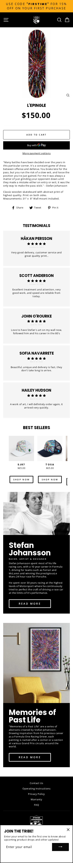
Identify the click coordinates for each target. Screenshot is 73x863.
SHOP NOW (21, 479)
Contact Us (36, 783)
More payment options (36, 153)
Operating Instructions (36, 788)
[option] (36, 6)
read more (30, 603)
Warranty (36, 799)
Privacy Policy (36, 794)
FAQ (36, 804)
